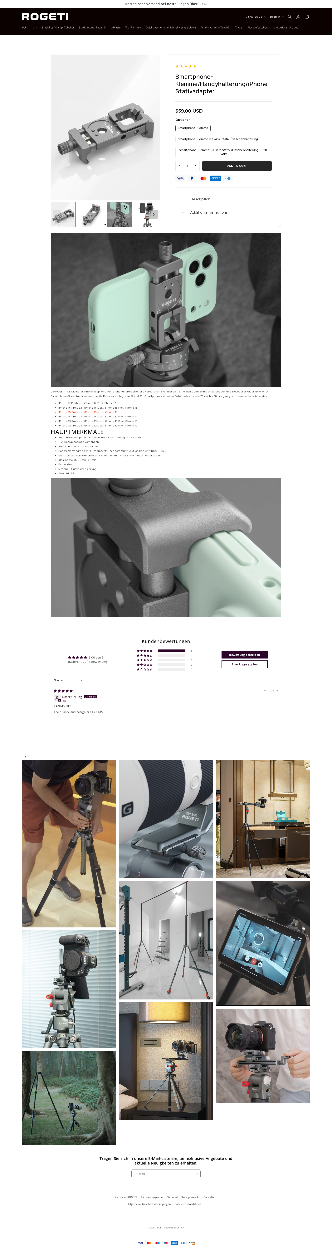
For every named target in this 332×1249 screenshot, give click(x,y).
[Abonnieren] (196, 1173)
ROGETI (160, 1227)
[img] (63, 691)
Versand (172, 1197)
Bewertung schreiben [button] (244, 654)
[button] (290, 16)
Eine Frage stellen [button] (245, 664)
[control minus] (178, 166)
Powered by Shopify (174, 1227)
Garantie (209, 1197)
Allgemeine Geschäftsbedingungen (149, 1204)
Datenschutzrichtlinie (188, 1204)
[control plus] (196, 166)
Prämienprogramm (152, 1197)
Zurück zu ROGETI (126, 1197)
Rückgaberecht (190, 1197)
